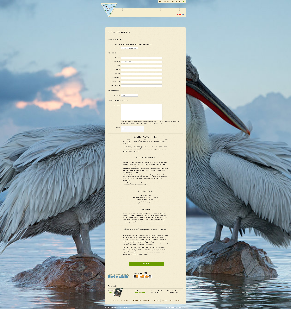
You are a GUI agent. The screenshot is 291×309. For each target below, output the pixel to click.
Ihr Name (117, 57)
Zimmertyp (117, 95)
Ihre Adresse (117, 65)
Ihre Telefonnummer (115, 81)
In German (110, 295)
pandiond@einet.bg (140, 292)
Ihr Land (118, 69)
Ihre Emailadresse (115, 85)
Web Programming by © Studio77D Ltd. (176, 307)
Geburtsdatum (116, 61)
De (180, 14)
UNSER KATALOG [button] (166, 1)
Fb (182, 14)
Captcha (118, 127)
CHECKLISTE (143, 9)
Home (160, 1)
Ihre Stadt (117, 73)
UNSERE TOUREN (135, 9)
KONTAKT (163, 9)
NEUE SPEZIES (151, 9)
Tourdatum (117, 48)
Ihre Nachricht (116, 105)
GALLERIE (157, 9)
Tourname (117, 44)
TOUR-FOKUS (118, 9)
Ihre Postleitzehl (116, 77)
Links (170, 300)
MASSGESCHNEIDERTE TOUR (172, 9)
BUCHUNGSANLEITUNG (176, 1)
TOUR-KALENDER (127, 9)
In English (110, 292)
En (178, 14)
